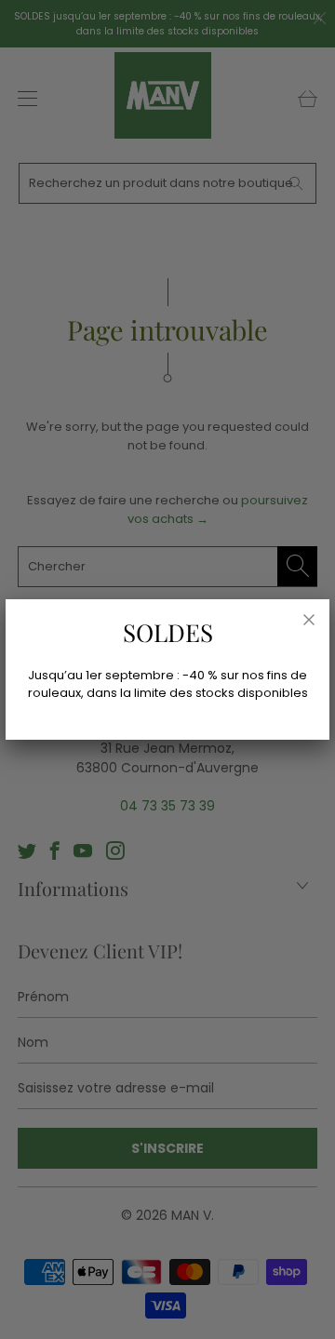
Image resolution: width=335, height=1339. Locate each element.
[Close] (308, 619)
